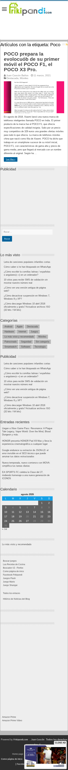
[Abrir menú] (4, 9)
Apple (19, 326)
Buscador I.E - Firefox (13, 568)
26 (20, 521)
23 (49, 516)
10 (5, 512)
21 (34, 516)
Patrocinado (11, 341)
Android (8, 326)
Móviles (24, 78)
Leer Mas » (10, 159)
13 (27, 512)
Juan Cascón (37, 739)
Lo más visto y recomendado (19, 336)
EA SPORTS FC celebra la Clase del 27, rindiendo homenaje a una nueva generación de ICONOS (26, 475)
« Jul (4, 529)
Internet (22, 331)
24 (5, 521)
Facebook (22, 764)
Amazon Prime (9, 717)
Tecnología (40, 346)
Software (25, 346)
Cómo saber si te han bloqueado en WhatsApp (27, 267)
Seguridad (26, 341)
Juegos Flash (9, 578)
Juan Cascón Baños (17, 75)
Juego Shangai (10, 585)
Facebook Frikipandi (12, 575)
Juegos (34, 331)
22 (41, 516)
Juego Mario (9, 582)
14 (34, 512)
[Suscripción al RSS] (67, 44)
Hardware (9, 331)
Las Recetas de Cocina (14, 564)
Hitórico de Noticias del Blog (16, 599)
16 (49, 512)
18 (13, 516)
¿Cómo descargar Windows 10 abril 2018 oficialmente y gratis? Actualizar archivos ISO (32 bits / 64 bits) (27, 306)
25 (13, 521)
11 (13, 512)
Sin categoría (42, 341)
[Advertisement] (28, 194)
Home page (17, 754)
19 (20, 516)
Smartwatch (11, 346)
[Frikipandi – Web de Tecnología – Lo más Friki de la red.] (34, 8)
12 (20, 512)
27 (27, 521)
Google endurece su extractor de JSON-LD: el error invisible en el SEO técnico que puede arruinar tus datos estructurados (25, 453)
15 (41, 512)
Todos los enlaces (11, 593)
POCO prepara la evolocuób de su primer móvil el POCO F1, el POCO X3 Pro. (31, 61)
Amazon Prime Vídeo (12, 720)
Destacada (12, 78)
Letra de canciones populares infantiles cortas (27, 262)
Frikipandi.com (20, 739)
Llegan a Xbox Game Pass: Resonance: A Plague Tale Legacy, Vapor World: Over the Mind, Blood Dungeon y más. (27, 431)
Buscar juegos (10, 561)
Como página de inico (13, 571)
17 (5, 516)
